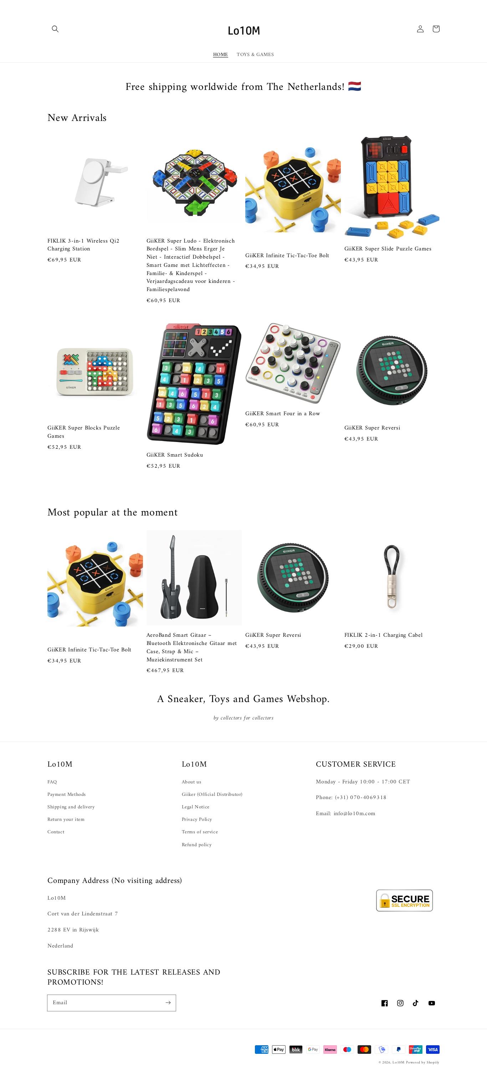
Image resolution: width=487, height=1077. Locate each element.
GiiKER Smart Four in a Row (282, 414)
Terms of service (200, 832)
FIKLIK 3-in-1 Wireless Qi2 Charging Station (83, 245)
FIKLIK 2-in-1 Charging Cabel (383, 635)
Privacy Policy (197, 819)
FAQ (52, 782)
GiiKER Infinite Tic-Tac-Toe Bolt (287, 256)
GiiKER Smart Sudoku (175, 455)
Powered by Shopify (423, 1063)
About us (191, 782)
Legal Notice (196, 807)
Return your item (66, 819)
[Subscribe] (168, 1003)
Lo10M (399, 1063)
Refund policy (197, 844)
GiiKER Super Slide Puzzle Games (388, 249)
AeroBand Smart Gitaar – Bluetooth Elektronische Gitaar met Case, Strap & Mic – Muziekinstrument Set (192, 647)
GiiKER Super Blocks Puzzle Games (83, 432)
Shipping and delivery (71, 807)
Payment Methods (66, 794)
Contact (55, 832)
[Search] (55, 29)
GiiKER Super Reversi (372, 428)
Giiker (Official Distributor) (212, 794)
